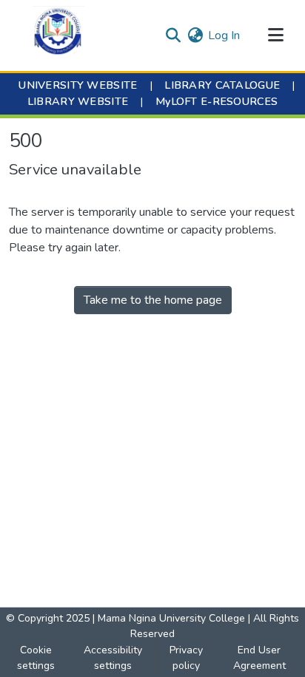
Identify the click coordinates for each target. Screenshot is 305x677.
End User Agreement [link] (259, 658)
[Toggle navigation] (275, 35)
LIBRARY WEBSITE (77, 101)
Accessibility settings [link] (113, 658)
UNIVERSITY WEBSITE (78, 85)
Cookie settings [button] (36, 658)
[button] (58, 35)
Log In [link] (224, 35)
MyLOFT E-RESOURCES (216, 101)
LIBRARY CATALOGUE (222, 85)
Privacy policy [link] (186, 658)
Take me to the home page (153, 300)
